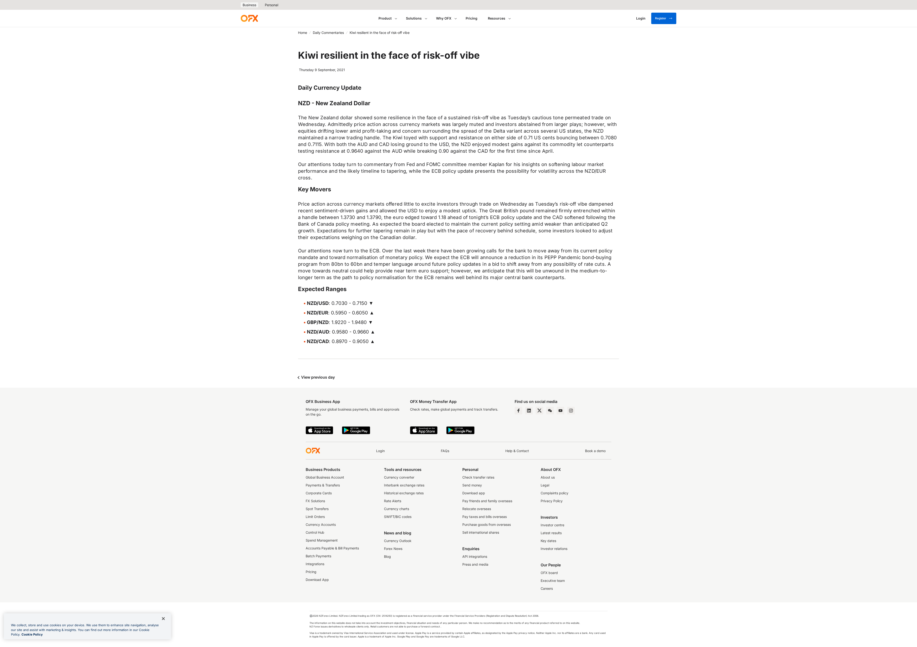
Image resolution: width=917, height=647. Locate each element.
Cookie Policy (32, 634)
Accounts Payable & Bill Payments (332, 548)
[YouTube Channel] (560, 410)
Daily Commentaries (328, 33)
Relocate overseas (476, 509)
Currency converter (399, 477)
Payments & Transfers (323, 485)
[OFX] (249, 18)
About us (548, 477)
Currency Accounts (321, 524)
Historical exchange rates (404, 493)
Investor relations (554, 549)
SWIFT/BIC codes (397, 517)
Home (302, 33)
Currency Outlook (397, 541)
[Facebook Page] (518, 410)
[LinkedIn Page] (529, 410)
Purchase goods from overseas (486, 524)
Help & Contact (517, 451)
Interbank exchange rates (404, 485)
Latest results (551, 533)
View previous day (317, 377)
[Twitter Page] (539, 410)
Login (380, 451)
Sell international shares (480, 532)
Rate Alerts (392, 501)
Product (385, 18)
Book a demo (595, 451)
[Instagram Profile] (571, 410)
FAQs (445, 451)
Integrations (315, 564)
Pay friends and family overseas (487, 501)
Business (249, 5)
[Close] (163, 618)
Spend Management (322, 540)
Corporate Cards (319, 493)
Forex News (393, 549)
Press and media (475, 564)
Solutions (414, 18)
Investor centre (552, 525)
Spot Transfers (317, 509)
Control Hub (315, 532)
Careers (547, 588)
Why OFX (443, 18)
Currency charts (396, 509)
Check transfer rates (478, 477)
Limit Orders (315, 517)
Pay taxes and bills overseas (484, 517)
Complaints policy (554, 493)
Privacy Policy (552, 501)
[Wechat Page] (550, 410)
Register (660, 18)
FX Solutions (315, 501)
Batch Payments (318, 556)
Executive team (553, 581)
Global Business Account (325, 477)
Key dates (548, 541)
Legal (545, 485)
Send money (472, 485)
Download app (473, 493)
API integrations (474, 556)
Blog (387, 556)
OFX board (549, 573)
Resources (496, 18)
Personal (271, 5)
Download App (317, 580)
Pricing (471, 18)
